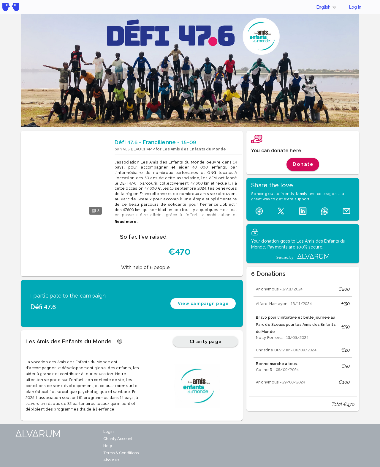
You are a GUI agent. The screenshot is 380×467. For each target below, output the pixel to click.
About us (111, 460)
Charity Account (117, 438)
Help (107, 446)
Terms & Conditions (121, 453)
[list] (302, 336)
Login (108, 431)
